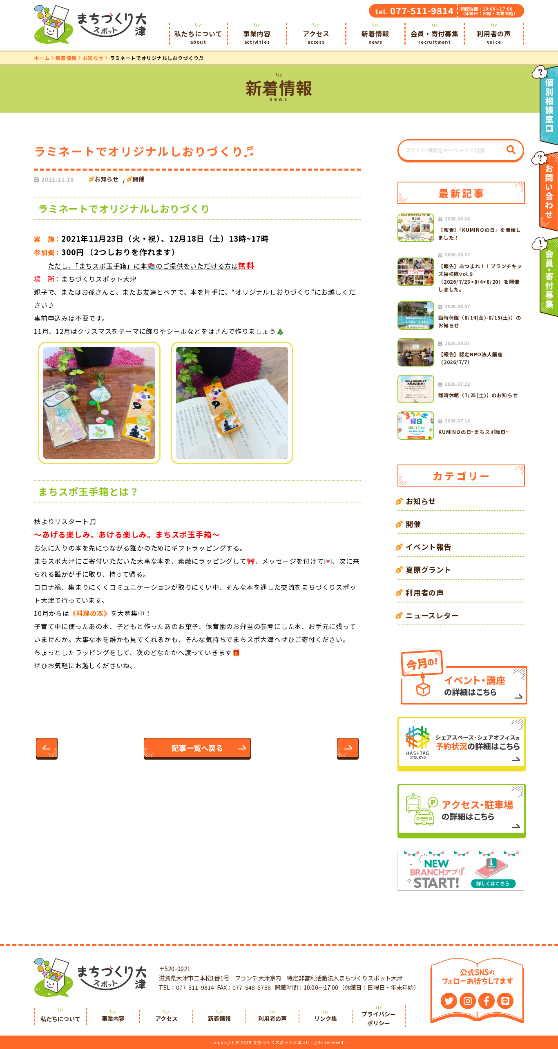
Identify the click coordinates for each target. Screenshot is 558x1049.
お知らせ (93, 57)
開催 (139, 179)
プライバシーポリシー (379, 1018)
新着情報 (375, 36)
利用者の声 (494, 36)
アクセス (316, 36)
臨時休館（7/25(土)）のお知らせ (478, 394)
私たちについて (198, 36)
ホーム (41, 57)
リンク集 (325, 1018)
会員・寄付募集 (435, 36)
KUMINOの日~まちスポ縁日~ (473, 431)
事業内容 (256, 36)
